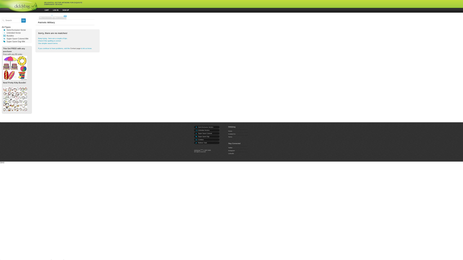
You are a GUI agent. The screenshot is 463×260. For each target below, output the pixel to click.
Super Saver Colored (205, 133)
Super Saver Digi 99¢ (15, 42)
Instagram (231, 150)
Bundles (10, 36)
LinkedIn (231, 153)
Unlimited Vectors (204, 130)
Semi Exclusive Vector (16, 30)
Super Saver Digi (203, 136)
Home (230, 131)
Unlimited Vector (13, 33)
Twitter (230, 148)
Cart (47, 10)
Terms (230, 137)
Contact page (75, 48)
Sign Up (65, 10)
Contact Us (231, 134)
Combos (201, 140)
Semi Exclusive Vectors (205, 127)
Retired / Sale (202, 143)
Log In (55, 10)
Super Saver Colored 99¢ (17, 39)
